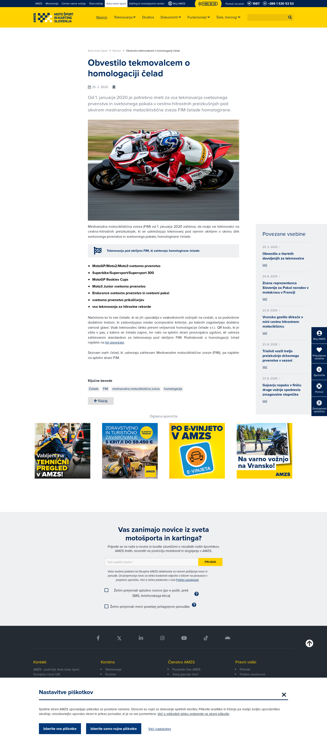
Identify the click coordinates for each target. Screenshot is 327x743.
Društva (110, 674)
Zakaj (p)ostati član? (185, 674)
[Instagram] (162, 638)
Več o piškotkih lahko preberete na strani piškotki (193, 713)
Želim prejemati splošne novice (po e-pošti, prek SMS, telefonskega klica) (151, 593)
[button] (290, 17)
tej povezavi (114, 342)
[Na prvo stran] (53, 17)
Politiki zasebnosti (187, 580)
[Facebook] (98, 638)
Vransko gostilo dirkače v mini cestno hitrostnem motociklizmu (282, 321)
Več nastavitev (159, 728)
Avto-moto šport (98, 50)
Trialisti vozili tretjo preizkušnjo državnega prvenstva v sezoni (280, 355)
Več (264, 265)
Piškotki (245, 669)
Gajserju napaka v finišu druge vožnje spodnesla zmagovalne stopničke (281, 390)
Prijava (210, 562)
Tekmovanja (113, 669)
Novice (117, 50)
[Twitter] (119, 638)
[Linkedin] (141, 638)
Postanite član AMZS (186, 669)
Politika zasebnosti (252, 674)
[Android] (227, 638)
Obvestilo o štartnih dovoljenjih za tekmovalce (283, 256)
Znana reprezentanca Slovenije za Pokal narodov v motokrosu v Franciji (285, 287)
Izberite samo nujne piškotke (114, 728)
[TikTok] (206, 638)
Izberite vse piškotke (60, 728)
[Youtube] (184, 638)
